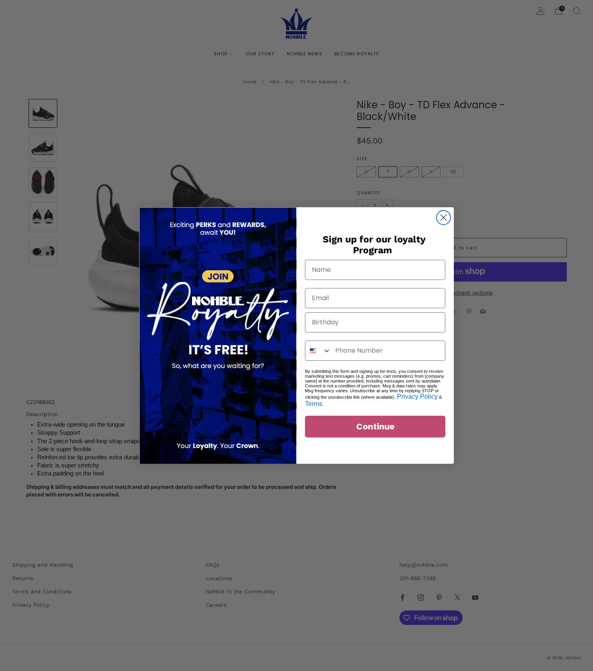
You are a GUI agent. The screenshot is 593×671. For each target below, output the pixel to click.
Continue (375, 426)
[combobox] (318, 350)
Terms (313, 403)
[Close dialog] (443, 217)
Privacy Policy (417, 396)
